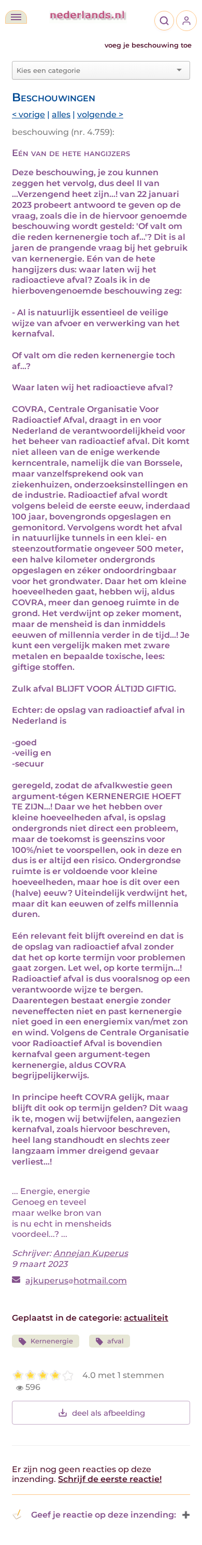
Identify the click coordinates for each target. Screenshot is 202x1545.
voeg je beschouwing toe (148, 45)
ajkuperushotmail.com (76, 1281)
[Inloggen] (186, 20)
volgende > (100, 114)
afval (115, 1341)
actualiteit (146, 1318)
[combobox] (95, 70)
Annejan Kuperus (90, 1253)
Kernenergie (52, 1341)
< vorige (28, 114)
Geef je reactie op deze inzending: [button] (103, 1515)
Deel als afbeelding (108, 1413)
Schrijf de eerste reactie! (110, 1479)
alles (61, 114)
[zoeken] (164, 20)
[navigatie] (16, 17)
